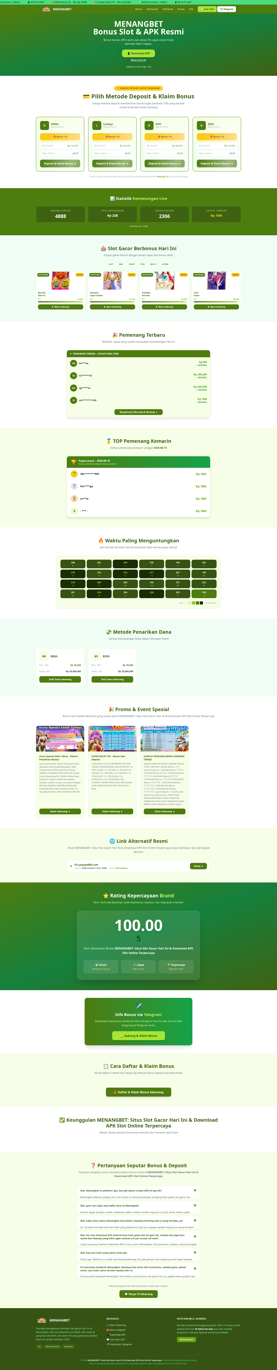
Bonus (138, 9)
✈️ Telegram (226, 9)
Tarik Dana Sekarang (60, 679)
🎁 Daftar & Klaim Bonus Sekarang (139, 1092)
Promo (181, 9)
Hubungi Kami (186, 1339)
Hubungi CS (162, 176)
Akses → (198, 866)
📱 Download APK (138, 53)
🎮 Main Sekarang (116, 1325)
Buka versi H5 (138, 60)
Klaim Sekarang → (60, 811)
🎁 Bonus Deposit (115, 1329)
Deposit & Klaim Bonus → (60, 163)
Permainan (152, 9)
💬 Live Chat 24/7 (115, 1339)
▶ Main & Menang (60, 306)
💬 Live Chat (207, 9)
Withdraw (168, 9)
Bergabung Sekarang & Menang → (139, 412)
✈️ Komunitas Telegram (119, 1344)
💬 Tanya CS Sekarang (139, 1294)
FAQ (191, 9)
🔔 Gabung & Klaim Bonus (138, 1036)
